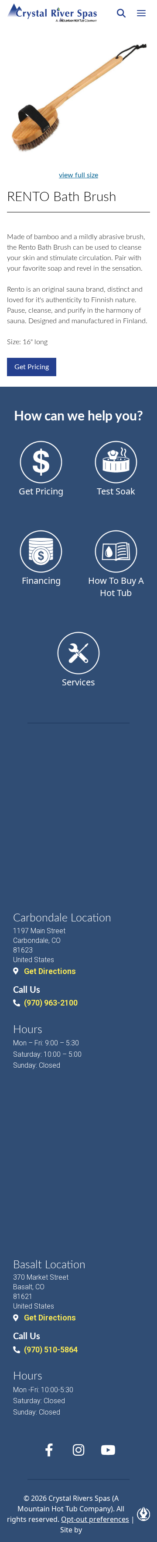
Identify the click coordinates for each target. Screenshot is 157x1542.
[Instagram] (78, 1450)
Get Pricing (31, 367)
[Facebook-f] (48, 1450)
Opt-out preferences (95, 1519)
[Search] (121, 13)
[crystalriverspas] (52, 13)
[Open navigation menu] (141, 13)
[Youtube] (108, 1450)
